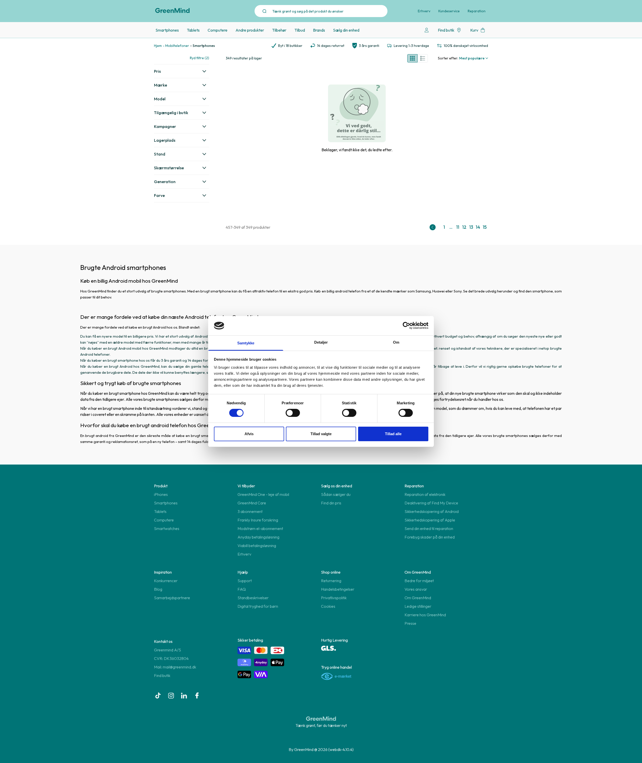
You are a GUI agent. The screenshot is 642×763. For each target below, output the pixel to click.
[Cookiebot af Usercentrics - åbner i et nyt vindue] (406, 325)
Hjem (158, 45)
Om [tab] (396, 342)
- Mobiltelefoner (176, 45)
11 (457, 227)
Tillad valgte (321, 434)
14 (478, 227)
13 (471, 227)
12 (464, 227)
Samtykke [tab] (246, 343)
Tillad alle (393, 434)
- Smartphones (202, 45)
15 (485, 227)
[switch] (293, 413)
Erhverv (424, 11)
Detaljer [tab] (321, 342)
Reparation (477, 11)
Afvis (249, 434)
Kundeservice (449, 11)
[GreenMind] (172, 10)
